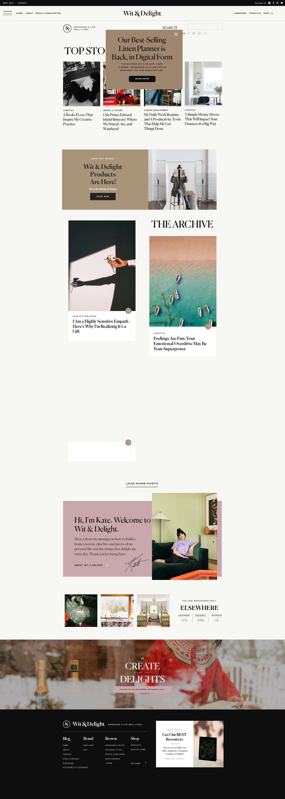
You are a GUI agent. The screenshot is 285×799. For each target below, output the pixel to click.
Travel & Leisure (113, 110)
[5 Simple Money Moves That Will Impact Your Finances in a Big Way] (203, 84)
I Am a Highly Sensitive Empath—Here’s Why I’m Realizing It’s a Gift (102, 326)
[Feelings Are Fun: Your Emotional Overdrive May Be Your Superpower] (182, 281)
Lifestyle (68, 110)
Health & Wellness (84, 316)
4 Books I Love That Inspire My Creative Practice (78, 119)
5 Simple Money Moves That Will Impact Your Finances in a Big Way (202, 119)
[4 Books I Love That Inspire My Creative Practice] (81, 84)
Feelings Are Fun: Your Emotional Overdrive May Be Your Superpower (180, 344)
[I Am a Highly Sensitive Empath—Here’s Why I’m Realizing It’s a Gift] (102, 265)
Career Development (156, 110)
